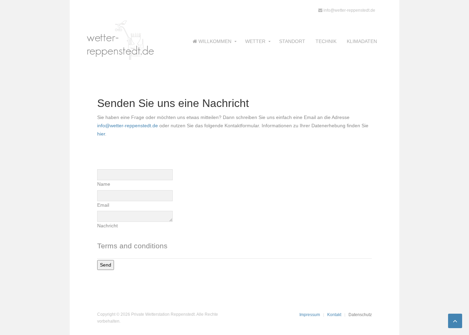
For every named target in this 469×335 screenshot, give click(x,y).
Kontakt (334, 314)
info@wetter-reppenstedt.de (348, 10)
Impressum (309, 314)
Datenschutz (360, 314)
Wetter (255, 41)
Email (103, 205)
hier (101, 134)
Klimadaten (362, 41)
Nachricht (107, 225)
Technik (326, 41)
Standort (292, 41)
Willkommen (214, 41)
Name (103, 184)
